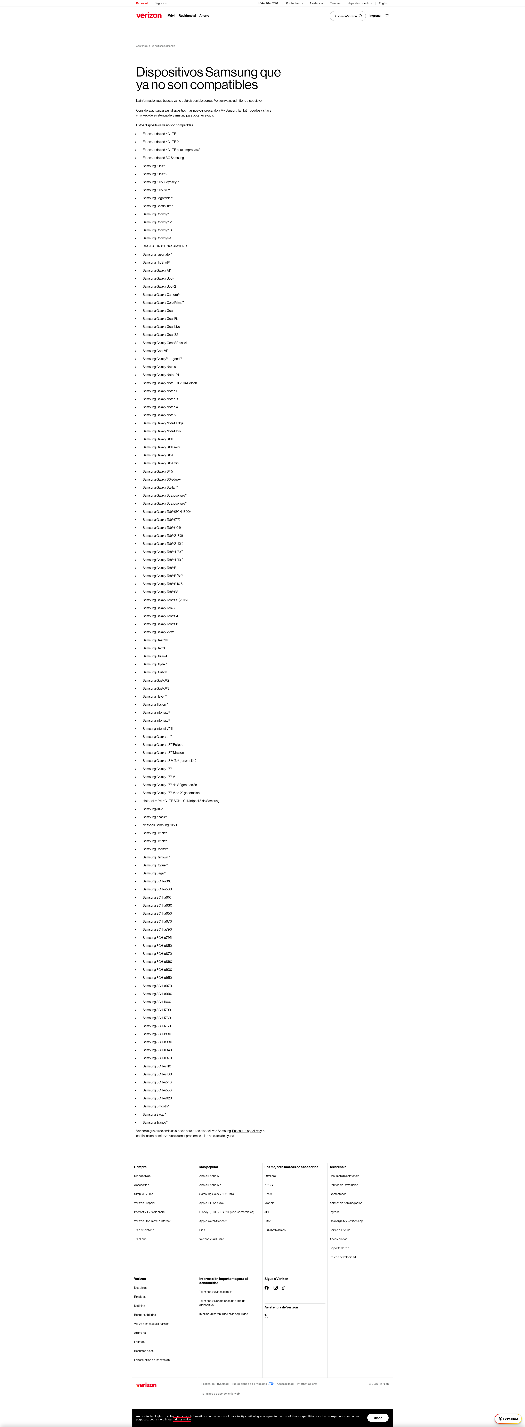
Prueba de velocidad (343, 1257)
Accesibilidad (339, 1239)
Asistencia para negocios (346, 1203)
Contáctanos (294, 3)
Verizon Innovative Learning (152, 1323)
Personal (141, 3)
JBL (267, 1212)
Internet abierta (307, 1383)
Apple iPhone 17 (209, 1176)
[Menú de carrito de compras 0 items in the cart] (386, 15)
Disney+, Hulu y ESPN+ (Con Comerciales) (226, 1212)
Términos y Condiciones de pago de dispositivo (222, 1303)
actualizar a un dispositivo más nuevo (176, 110)
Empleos (140, 1296)
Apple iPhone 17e (210, 1185)
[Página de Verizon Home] (149, 15)
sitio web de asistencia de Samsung (161, 115)
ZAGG (269, 1185)
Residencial (187, 15)
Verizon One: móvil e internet (152, 1221)
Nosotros (140, 1287)
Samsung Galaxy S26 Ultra (216, 1194)
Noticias (139, 1305)
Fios (202, 1230)
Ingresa (335, 1212)
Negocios (161, 3)
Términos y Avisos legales (216, 1291)
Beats (268, 1194)
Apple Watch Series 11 (213, 1221)
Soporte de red (339, 1248)
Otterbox (270, 1176)
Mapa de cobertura (359, 3)
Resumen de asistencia (344, 1176)
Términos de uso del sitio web (220, 1393)
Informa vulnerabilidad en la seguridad (223, 1314)
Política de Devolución (344, 1185)
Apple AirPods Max (211, 1203)
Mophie (269, 1203)
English (383, 3)
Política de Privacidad (215, 1383)
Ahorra (204, 15)
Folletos (139, 1342)
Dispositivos (142, 1176)
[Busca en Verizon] (348, 16)
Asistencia (316, 3)
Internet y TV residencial (149, 1212)
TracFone (140, 1239)
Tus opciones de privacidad (250, 1383)
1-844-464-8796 (268, 3)
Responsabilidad (145, 1314)
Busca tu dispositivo (246, 1131)
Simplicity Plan (143, 1194)
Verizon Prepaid (144, 1203)
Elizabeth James (275, 1230)
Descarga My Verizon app (346, 1221)
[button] (508, 1419)
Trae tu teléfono (144, 1230)
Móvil (171, 15)
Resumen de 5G (144, 1351)
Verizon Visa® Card (211, 1239)
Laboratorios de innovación (152, 1360)
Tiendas (335, 3)
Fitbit (268, 1221)
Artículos (140, 1332)
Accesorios (141, 1185)
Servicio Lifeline (340, 1230)
